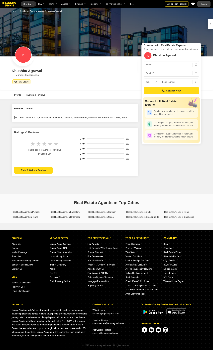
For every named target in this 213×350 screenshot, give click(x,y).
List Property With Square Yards (103, 248)
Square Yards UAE (59, 248)
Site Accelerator (95, 260)
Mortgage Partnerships (98, 281)
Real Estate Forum (172, 252)
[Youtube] (158, 330)
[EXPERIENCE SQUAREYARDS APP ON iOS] (176, 314)
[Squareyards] (9, 4)
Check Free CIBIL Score (137, 281)
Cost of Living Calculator (137, 260)
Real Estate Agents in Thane (25, 217)
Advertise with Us (96, 269)
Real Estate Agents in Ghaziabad (179, 217)
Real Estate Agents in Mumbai (32, 11)
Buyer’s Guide (170, 264)
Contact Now (173, 90)
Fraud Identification (21, 291)
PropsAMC (55, 277)
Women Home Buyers (174, 281)
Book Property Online (60, 281)
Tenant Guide (169, 273)
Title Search (131, 252)
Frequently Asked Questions (25, 260)
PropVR (53, 273)
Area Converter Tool (135, 294)
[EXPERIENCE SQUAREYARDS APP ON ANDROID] (153, 314)
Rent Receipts (132, 277)
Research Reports (172, 256)
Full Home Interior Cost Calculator (141, 289)
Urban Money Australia (60, 260)
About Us (16, 244)
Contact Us (17, 269)
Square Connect (95, 252)
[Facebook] (144, 330)
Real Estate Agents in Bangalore (65, 212)
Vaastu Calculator (133, 256)
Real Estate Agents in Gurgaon (102, 212)
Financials (16, 256)
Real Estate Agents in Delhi (138, 212)
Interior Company (58, 264)
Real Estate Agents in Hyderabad (65, 217)
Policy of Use (18, 287)
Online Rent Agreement (136, 273)
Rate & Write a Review (33, 170)
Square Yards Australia (61, 252)
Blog (165, 244)
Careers (15, 248)
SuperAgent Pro (95, 285)
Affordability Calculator (136, 264)
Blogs (131, 4)
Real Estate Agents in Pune (176, 212)
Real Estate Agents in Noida (101, 217)
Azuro (52, 269)
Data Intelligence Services (100, 277)
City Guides (169, 260)
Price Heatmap (132, 244)
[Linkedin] (151, 330)
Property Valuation (134, 248)
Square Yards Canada (60, 244)
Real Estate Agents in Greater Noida (142, 217)
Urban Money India (59, 256)
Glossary (167, 248)
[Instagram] (165, 330)
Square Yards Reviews (22, 264)
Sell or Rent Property (177, 4)
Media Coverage (19, 252)
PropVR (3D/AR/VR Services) (102, 264)
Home (14, 11)
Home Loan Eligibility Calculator (140, 285)
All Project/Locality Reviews (138, 269)
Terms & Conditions (21, 282)
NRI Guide (168, 277)
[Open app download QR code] (210, 24)
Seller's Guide (170, 269)
